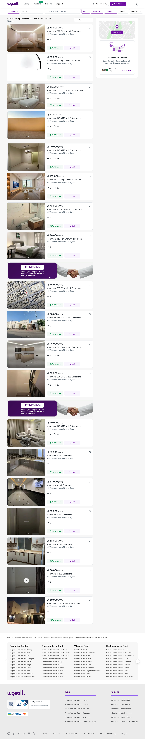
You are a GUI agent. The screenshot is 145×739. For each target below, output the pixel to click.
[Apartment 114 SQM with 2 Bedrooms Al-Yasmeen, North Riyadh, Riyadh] (26, 80)
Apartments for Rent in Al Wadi (52, 676)
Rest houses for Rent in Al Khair (117, 659)
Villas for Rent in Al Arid (82, 650)
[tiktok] (13, 733)
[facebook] (19, 733)
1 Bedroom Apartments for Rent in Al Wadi (56, 656)
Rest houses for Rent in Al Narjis (117, 671)
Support (59, 4)
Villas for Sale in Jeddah (120, 704)
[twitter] (34, 733)
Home (9, 637)
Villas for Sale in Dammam (121, 713)
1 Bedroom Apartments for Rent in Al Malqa (56, 653)
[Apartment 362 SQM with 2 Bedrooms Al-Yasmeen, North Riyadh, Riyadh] (26, 367)
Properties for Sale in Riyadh (76, 700)
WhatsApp (56, 48)
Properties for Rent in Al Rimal (20, 668)
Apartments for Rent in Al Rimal (52, 673)
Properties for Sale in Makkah (77, 709)
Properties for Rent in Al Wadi (20, 671)
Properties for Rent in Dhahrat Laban (22, 676)
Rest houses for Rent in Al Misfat (117, 668)
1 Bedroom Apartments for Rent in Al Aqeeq (56, 650)
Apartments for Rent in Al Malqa (53, 668)
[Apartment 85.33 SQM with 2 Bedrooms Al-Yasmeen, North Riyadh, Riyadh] (26, 108)
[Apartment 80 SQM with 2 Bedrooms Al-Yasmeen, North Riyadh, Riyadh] (26, 623)
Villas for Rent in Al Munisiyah (84, 656)
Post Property (101, 4)
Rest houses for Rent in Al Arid (116, 650)
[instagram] (8, 733)
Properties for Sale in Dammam (77, 713)
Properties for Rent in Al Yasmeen (21, 673)
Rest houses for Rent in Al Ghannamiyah (120, 656)
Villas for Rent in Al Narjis (82, 659)
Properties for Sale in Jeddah (76, 704)
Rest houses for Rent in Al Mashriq (118, 665)
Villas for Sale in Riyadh (120, 700)
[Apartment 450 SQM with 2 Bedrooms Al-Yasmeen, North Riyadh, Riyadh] (26, 337)
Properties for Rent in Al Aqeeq (21, 650)
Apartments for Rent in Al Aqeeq (53, 662)
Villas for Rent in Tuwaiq (82, 676)
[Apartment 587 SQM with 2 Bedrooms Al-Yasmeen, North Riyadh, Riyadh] (26, 308)
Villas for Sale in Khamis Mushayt (124, 721)
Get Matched (126, 70)
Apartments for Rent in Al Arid (52, 665)
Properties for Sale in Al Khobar (78, 717)
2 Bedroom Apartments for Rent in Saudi (28, 637)
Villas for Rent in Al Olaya (83, 662)
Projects (48, 4)
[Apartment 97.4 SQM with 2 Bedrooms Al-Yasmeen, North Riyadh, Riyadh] (26, 200)
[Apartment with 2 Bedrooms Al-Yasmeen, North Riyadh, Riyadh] (26, 475)
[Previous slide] (7, 661)
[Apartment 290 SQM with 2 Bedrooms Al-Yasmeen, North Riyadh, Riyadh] (26, 397)
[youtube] (29, 733)
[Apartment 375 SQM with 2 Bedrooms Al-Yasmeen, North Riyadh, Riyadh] (26, 51)
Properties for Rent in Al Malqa (20, 656)
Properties (12, 11)
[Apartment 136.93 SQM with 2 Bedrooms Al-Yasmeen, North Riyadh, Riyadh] (26, 229)
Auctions (37, 4)
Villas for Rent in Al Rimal (82, 665)
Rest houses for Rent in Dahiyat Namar (119, 676)
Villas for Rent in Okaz (82, 673)
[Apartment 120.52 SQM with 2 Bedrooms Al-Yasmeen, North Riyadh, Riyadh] (26, 259)
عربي (125, 734)
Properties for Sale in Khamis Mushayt (80, 721)
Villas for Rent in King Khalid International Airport (88, 671)
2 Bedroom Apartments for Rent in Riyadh (58, 637)
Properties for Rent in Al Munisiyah (22, 659)
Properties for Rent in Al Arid (20, 653)
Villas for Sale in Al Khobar (122, 717)
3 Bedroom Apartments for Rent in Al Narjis (56, 659)
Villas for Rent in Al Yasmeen (84, 668)
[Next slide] (138, 661)
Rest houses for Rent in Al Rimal (117, 673)
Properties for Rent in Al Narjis (20, 665)
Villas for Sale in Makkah (121, 709)
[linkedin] (24, 733)
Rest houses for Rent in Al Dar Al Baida (119, 653)
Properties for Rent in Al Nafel (20, 662)
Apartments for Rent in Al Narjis (52, 671)
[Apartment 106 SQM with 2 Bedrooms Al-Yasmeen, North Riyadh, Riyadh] (26, 446)
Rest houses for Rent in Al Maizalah (118, 662)
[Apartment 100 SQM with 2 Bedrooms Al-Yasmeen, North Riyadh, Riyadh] (26, 138)
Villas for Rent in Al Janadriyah (84, 653)
